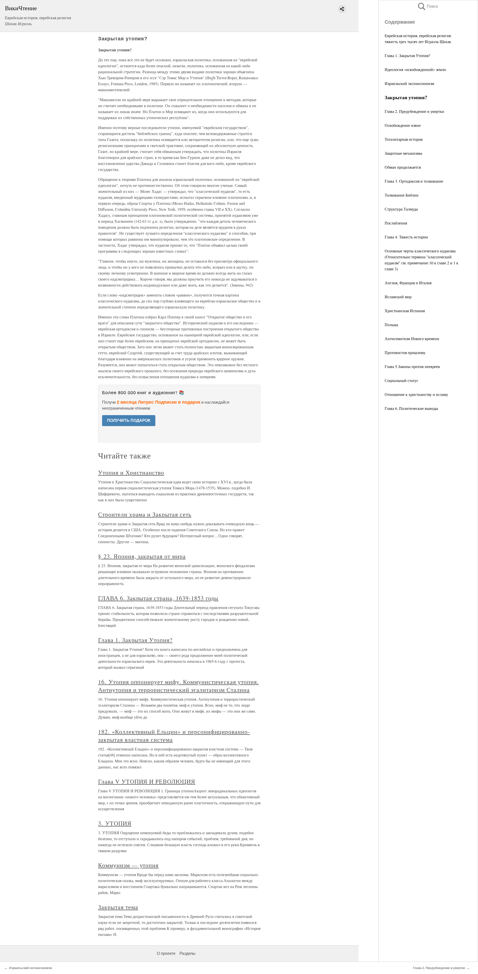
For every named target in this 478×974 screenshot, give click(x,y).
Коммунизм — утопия (128, 865)
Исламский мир (398, 296)
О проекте (166, 953)
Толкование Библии (401, 195)
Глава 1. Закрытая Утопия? (407, 55)
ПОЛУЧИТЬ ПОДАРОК (128, 420)
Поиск (427, 6)
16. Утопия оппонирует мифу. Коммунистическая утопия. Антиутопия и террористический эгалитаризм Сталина (178, 686)
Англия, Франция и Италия (408, 282)
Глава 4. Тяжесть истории (406, 236)
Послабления (396, 222)
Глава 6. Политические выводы (411, 408)
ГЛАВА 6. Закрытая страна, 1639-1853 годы (158, 598)
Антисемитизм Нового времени (412, 338)
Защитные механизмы (403, 153)
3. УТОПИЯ (114, 823)
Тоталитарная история (403, 139)
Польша (391, 324)
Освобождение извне (403, 125)
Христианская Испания (405, 310)
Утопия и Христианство (131, 472)
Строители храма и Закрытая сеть (144, 514)
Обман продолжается (403, 167)
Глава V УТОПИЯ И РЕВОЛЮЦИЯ (146, 781)
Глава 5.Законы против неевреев (412, 366)
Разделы (187, 953)
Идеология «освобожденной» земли (415, 69)
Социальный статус (401, 380)
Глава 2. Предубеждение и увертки (414, 111)
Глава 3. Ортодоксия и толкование (414, 181)
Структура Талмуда (401, 209)
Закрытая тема (118, 907)
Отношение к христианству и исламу (416, 394)
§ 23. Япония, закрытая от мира (142, 556)
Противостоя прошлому (405, 352)
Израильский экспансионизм (409, 83)
